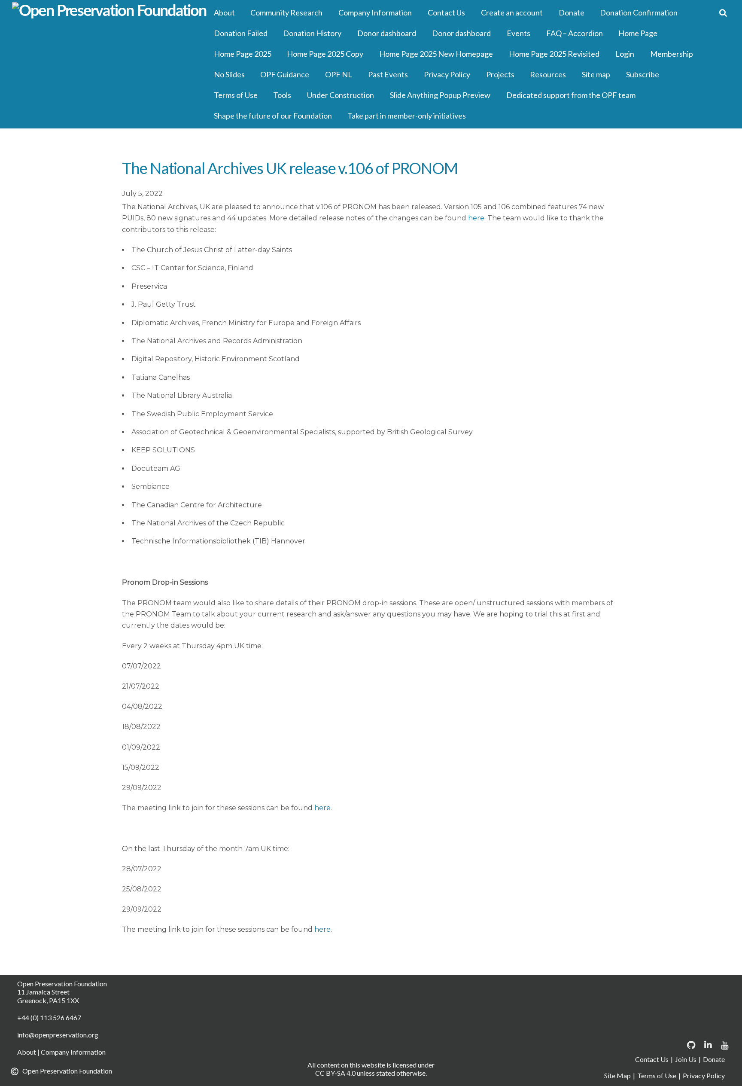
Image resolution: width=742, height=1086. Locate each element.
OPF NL (338, 74)
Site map (596, 74)
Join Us (685, 1059)
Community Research (286, 12)
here (476, 218)
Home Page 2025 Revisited (554, 53)
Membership (671, 53)
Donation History (312, 33)
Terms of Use (236, 95)
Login (624, 53)
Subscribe (642, 74)
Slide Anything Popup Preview (440, 95)
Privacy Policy (447, 74)
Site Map (617, 1075)
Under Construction (340, 95)
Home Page (637, 33)
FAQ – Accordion (574, 33)
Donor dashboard (386, 33)
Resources (548, 74)
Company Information (375, 12)
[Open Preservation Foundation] (109, 11)
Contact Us (446, 12)
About (224, 12)
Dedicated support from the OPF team (571, 95)
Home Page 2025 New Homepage (436, 53)
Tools (282, 95)
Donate (571, 12)
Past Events (388, 74)
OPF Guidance (284, 74)
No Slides (229, 74)
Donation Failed (241, 33)
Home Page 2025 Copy (325, 53)
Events (518, 33)
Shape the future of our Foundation (273, 115)
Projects (500, 74)
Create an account (512, 12)
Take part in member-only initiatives (406, 115)
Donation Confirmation (639, 12)
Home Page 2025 (242, 53)
